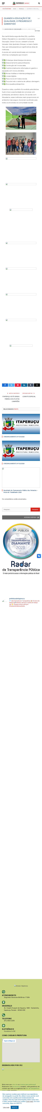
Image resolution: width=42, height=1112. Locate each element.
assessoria (16, 1086)
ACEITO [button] (14, 1107)
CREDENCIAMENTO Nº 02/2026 (13, 463)
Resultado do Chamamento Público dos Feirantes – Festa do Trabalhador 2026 (20, 491)
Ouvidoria (7, 1031)
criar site (15, 1084)
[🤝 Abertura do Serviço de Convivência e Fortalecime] (31, 825)
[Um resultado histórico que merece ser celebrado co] (11, 665)
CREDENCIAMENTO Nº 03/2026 (13, 437)
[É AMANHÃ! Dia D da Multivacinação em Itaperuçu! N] (11, 746)
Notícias (37, 31)
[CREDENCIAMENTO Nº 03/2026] (21, 424)
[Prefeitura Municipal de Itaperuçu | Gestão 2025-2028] (21, 3)
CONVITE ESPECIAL (29, 396)
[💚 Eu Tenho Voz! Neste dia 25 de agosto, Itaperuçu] (11, 925)
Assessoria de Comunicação (13, 29)
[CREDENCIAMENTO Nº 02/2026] (21, 451)
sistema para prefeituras (27, 1084)
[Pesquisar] (39, 3)
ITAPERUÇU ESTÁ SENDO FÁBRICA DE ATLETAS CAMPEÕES (10, 398)
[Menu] (3, 3)
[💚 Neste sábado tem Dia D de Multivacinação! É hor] (11, 800)
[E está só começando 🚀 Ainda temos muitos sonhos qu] (31, 725)
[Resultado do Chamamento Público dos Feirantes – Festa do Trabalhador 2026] (21, 478)
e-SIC (13, 1031)
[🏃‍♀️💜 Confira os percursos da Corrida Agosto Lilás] (31, 645)
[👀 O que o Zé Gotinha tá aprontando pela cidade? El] (31, 890)
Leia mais (30, 1101)
